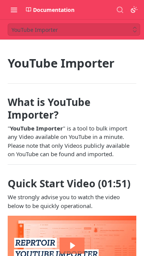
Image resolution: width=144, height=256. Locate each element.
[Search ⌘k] (120, 9)
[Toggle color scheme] (134, 9)
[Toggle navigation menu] (14, 9)
